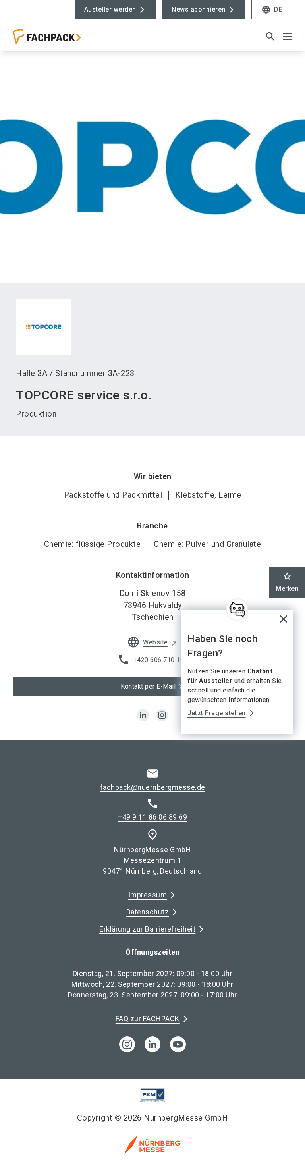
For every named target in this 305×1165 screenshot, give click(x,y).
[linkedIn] (152, 1044)
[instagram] (162, 715)
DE (271, 9)
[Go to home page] (79, 40)
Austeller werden (110, 9)
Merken (287, 581)
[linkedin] (143, 715)
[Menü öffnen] (287, 36)
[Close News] (237, 609)
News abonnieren (199, 9)
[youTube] (178, 1044)
